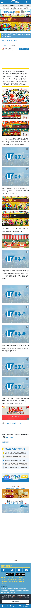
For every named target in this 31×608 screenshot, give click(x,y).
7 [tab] (12, 11)
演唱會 (5, 5)
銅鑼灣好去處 (5, 580)
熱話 (15, 41)
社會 (10, 582)
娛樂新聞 (19, 8)
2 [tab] (13, 10)
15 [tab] (15, 13)
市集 (8, 578)
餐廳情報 (15, 582)
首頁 (3, 41)
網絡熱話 (5, 442)
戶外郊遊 (21, 582)
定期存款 (26, 8)
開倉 (12, 578)
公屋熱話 (13, 8)
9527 (5, 45)
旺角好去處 (4, 582)
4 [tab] (16, 10)
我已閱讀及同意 (15, 601)
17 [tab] (18, 13)
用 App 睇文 (25, 49)
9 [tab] (15, 11)
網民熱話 (3, 589)
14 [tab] (13, 13)
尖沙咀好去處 (18, 578)
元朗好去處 (13, 580)
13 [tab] (12, 13)
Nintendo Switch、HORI (13, 423)
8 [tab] (13, 11)
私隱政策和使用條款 (18, 597)
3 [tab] (15, 10)
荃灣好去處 (21, 580)
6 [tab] (20, 10)
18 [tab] (20, 13)
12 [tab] (20, 11)
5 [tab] (18, 10)
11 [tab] (18, 11)
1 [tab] (12, 10)
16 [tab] (16, 13)
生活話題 (9, 41)
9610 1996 (9, 437)
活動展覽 (3, 578)
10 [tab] (16, 11)
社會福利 (3, 584)
